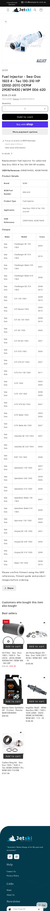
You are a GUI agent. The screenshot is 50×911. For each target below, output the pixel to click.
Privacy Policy (13, 876)
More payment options (25, 132)
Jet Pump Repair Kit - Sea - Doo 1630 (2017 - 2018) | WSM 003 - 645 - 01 (36, 657)
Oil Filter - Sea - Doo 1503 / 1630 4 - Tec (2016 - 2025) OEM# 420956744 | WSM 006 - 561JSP (12, 658)
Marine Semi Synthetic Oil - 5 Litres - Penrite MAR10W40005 (13, 710)
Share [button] (10, 588)
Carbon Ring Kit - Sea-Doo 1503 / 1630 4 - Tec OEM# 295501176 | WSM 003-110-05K (13, 766)
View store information (15, 148)
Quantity (6, 103)
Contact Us (11, 872)
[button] (8, 10)
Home (9, 890)
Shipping (16, 99)
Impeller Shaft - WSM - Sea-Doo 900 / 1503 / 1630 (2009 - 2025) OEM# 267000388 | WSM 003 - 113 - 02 (36, 713)
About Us (11, 895)
